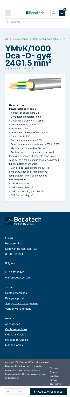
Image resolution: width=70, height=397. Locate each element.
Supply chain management (21, 303)
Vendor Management (18, 308)
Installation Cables (16, 339)
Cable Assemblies (16, 329)
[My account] (53, 13)
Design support (14, 298)
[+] (19, 392)
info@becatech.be (18, 277)
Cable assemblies (16, 293)
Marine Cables (14, 345)
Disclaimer (55, 368)
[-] (8, 392)
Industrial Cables (15, 334)
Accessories (12, 324)
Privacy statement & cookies (55, 384)
